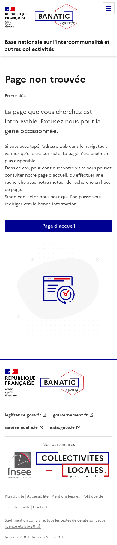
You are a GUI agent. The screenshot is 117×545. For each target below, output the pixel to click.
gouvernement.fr (70, 415)
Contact (40, 507)
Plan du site (14, 496)
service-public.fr (21, 428)
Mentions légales (65, 496)
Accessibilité (38, 496)
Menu (109, 8)
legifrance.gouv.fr (23, 415)
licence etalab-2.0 (20, 526)
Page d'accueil (58, 225)
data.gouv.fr (62, 428)
